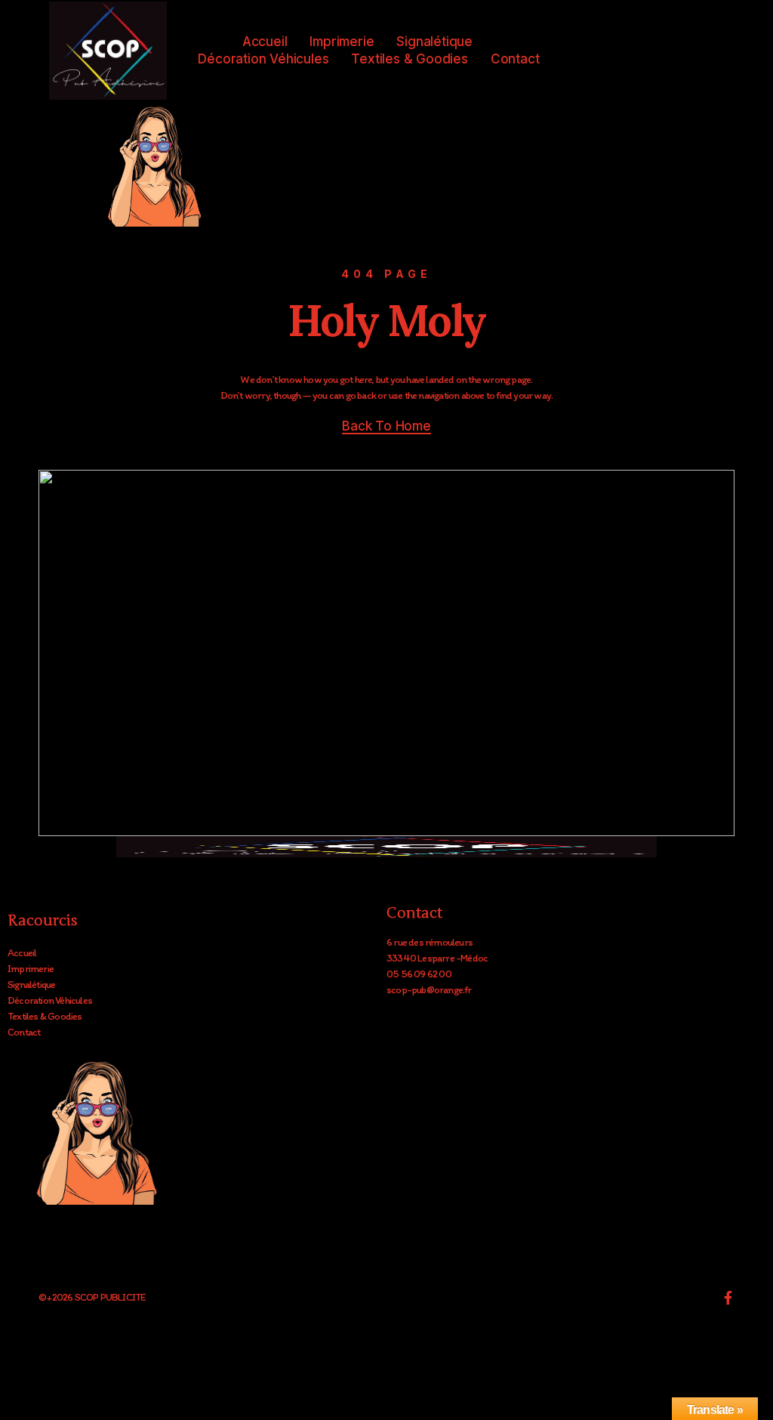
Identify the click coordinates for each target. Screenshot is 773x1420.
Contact (515, 58)
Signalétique (434, 41)
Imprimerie (342, 41)
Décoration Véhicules (263, 58)
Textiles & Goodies (409, 58)
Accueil (265, 41)
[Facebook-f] (728, 1297)
